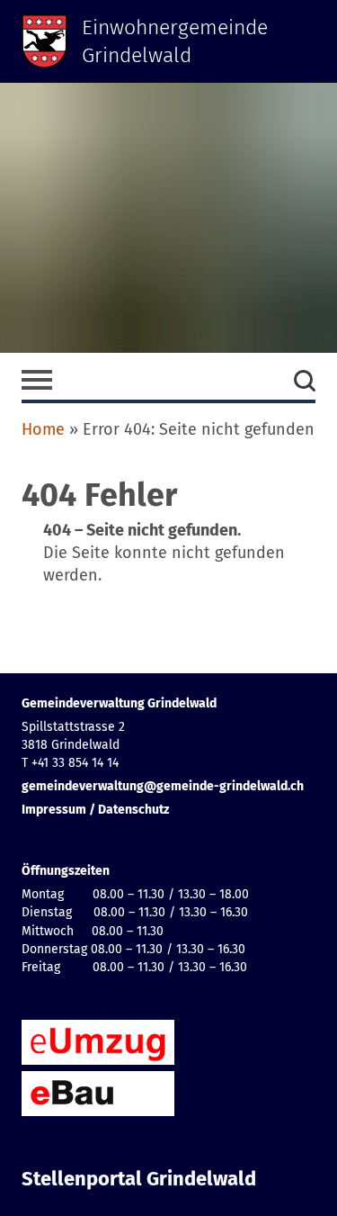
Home (43, 429)
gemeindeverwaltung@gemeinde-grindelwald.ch (163, 786)
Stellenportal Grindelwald (139, 1179)
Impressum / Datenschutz (95, 809)
